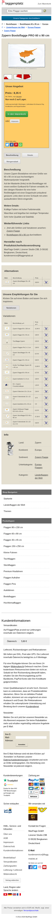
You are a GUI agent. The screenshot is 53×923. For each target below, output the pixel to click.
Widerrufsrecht (10, 874)
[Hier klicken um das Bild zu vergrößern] (26, 71)
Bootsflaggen (10, 596)
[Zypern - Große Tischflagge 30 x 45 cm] (7, 368)
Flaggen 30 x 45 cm (13, 540)
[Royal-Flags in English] (14, 895)
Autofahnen (9, 590)
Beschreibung (12, 155)
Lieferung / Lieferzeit (12, 870)
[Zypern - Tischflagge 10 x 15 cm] (7, 343)
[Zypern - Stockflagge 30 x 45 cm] (7, 355)
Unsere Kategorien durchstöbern (26, 18)
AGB (5, 838)
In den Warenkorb (17, 114)
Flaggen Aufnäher (12, 578)
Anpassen (14, 121)
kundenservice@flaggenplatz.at (18, 256)
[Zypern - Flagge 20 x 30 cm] (7, 362)
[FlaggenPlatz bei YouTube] (44, 868)
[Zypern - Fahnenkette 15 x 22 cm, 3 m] (7, 424)
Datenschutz (9, 846)
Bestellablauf (9, 858)
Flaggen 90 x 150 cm (13, 527)
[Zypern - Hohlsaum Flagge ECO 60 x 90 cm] (7, 412)
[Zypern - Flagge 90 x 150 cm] (7, 330)
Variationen (11, 308)
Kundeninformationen (13, 850)
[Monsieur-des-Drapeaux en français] (19, 895)
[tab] (12, 155)
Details (30, 155)
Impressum (8, 842)
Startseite (8, 499)
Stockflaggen (10, 565)
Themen (7, 511)
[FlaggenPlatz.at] (13, 3)
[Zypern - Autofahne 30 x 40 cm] (7, 406)
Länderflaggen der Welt (14, 505)
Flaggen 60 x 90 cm (13, 534)
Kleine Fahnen (10, 552)
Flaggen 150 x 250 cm (14, 546)
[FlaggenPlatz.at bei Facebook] (30, 868)
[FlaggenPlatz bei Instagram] (40, 868)
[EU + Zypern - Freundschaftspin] (7, 387)
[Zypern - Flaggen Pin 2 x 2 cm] (7, 349)
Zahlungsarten (10, 866)
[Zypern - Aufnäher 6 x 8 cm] (7, 380)
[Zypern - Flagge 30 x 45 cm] (7, 336)
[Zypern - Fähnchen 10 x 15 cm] (7, 393)
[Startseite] (2, 24)
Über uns (7, 834)
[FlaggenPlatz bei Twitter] (35, 868)
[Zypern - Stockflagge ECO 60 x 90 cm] (7, 418)
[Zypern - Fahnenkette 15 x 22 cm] (7, 399)
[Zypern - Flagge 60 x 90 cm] (7, 374)
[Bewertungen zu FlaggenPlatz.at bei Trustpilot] (10, 781)
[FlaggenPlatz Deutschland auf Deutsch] (10, 895)
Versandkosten (10, 862)
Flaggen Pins (10, 584)
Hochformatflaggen (12, 603)
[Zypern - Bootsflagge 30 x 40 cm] (7, 284)
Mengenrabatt (12, 162)
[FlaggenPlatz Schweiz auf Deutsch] (5, 895)
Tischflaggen (9, 559)
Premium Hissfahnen (13, 571)
